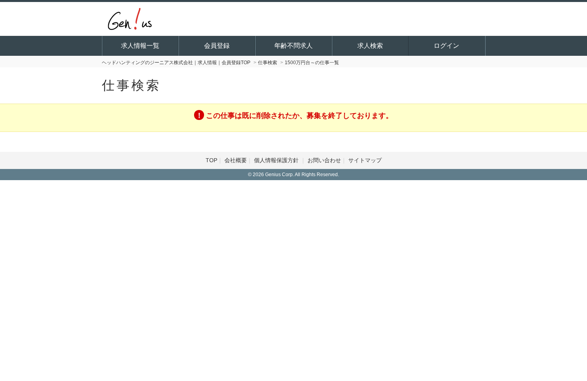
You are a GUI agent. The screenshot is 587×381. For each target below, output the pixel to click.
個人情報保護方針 (277, 160)
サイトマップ (365, 160)
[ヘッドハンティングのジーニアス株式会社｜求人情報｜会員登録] (130, 18)
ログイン (446, 45)
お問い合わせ (324, 160)
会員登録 (217, 45)
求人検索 (370, 45)
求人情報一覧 (140, 45)
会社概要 (235, 160)
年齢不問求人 (293, 45)
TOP (211, 160)
